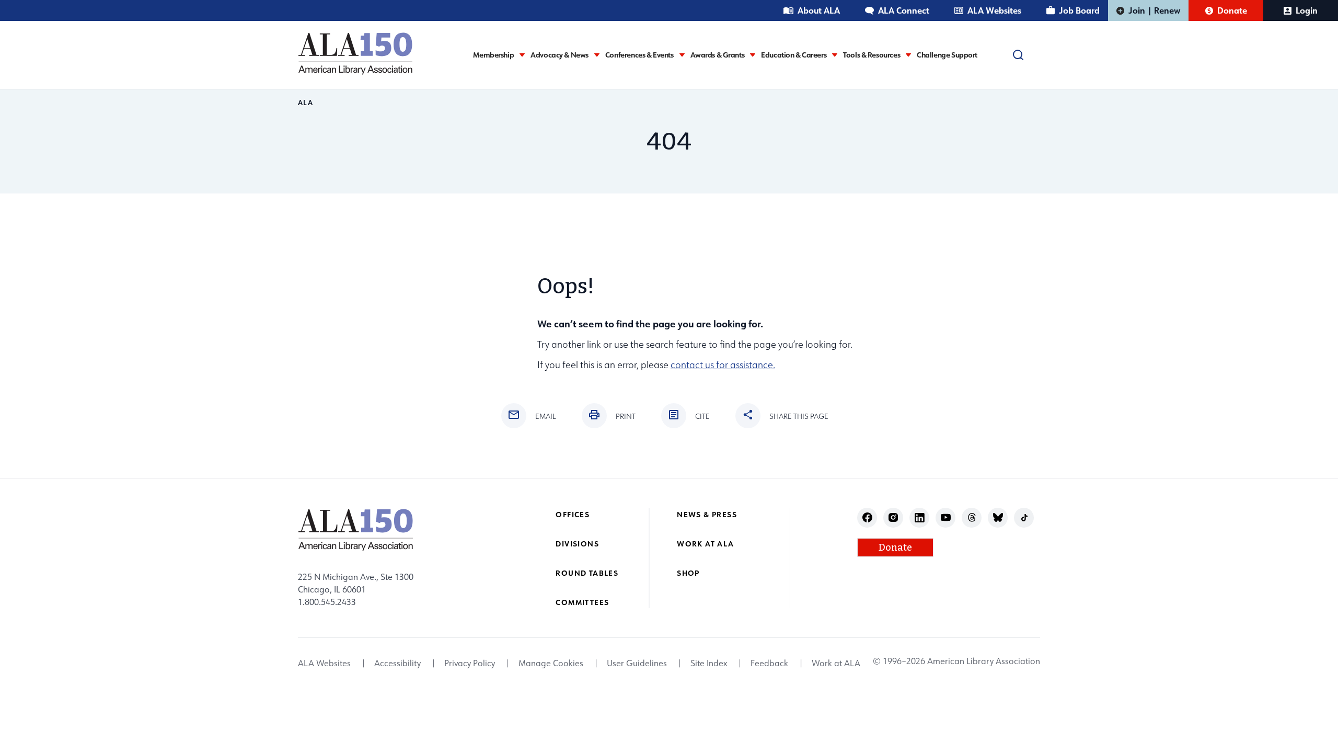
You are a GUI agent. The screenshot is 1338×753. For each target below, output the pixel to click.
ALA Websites (994, 10)
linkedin (920, 517)
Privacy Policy (469, 663)
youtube (946, 517)
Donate (1232, 10)
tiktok (1024, 517)
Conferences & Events (639, 55)
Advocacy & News (559, 55)
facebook (867, 517)
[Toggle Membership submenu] (522, 54)
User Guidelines (637, 663)
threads (972, 517)
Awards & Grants (717, 55)
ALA (305, 102)
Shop (688, 573)
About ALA (819, 10)
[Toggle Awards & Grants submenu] (752, 54)
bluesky (998, 517)
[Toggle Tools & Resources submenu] (908, 54)
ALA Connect (903, 10)
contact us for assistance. (723, 365)
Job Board (1079, 10)
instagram (893, 517)
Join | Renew (1154, 10)
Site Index (708, 663)
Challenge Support (947, 55)
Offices (573, 514)
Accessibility (397, 663)
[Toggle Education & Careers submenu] (834, 54)
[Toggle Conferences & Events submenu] (682, 54)
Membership (493, 55)
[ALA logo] (355, 53)
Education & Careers (793, 55)
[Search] (1018, 55)
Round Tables (587, 573)
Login (1307, 10)
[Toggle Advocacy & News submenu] (596, 54)
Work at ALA (705, 544)
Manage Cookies (550, 663)
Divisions (577, 544)
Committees (582, 602)
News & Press (707, 514)
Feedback (769, 663)
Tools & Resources (871, 55)
